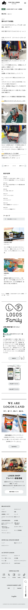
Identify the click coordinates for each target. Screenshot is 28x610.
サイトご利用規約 (18, 530)
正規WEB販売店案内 (6, 520)
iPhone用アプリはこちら (14, 383)
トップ (3, 509)
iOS (9, 588)
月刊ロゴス (4, 511)
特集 (15, 511)
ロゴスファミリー (5, 545)
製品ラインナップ (18, 543)
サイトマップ (4, 530)
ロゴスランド (4, 555)
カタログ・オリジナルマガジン (8, 517)
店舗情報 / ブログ (5, 514)
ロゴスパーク (17, 555)
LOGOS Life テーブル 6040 (11, 153)
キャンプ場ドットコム (6, 558)
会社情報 (16, 520)
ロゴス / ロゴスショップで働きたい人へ (7, 523)
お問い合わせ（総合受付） (17, 523)
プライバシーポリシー (6, 533)
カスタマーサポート (18, 526)
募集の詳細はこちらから (14, 491)
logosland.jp (14, 446)
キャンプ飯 (4, 560)
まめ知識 (16, 558)
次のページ (21, 165)
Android (19, 588)
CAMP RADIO (17, 563)
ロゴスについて (17, 509)
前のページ (7, 165)
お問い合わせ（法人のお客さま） (6, 527)
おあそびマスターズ (6, 563)
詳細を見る (14, 358)
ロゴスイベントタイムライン (20, 560)
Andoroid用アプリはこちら (14, 389)
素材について (17, 517)
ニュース (16, 514)
